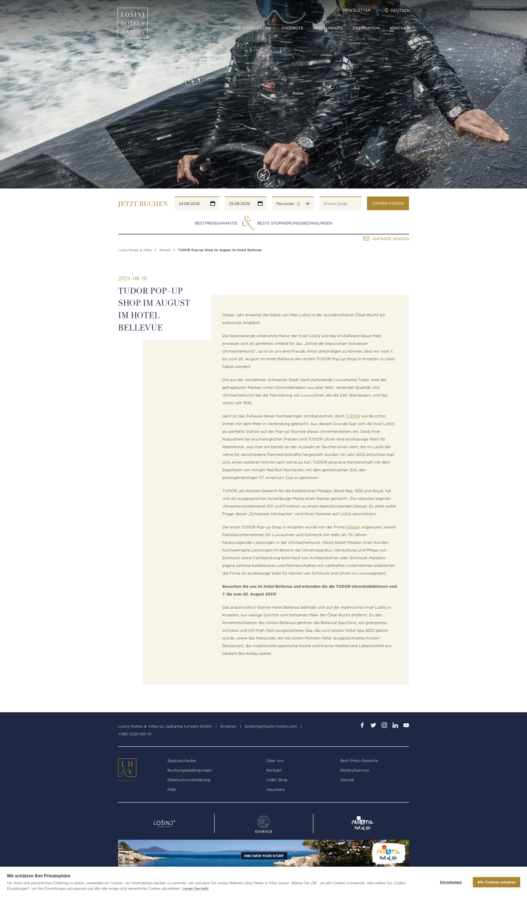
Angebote (292, 28)
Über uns (275, 760)
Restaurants (328, 28)
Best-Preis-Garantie (359, 760)
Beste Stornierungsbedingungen (294, 223)
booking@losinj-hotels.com (271, 726)
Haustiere (275, 789)
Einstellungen (451, 882)
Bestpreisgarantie (216, 223)
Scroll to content (263, 174)
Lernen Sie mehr (196, 888)
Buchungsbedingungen (189, 770)
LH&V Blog (276, 780)
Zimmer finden (388, 203)
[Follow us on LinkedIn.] (395, 726)
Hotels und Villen (250, 28)
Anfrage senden (390, 239)
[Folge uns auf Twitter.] (373, 726)
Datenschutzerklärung (188, 780)
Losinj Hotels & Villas (135, 250)
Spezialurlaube (181, 760)
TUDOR (353, 416)
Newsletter (357, 10)
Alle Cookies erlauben (496, 882)
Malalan (353, 527)
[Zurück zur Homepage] (132, 27)
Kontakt (399, 28)
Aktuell (164, 250)
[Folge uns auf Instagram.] (384, 726)
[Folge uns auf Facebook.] (362, 726)
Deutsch (400, 10)
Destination (366, 28)
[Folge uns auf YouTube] (406, 726)
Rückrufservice (354, 770)
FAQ (171, 789)
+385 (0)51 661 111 (135, 734)
